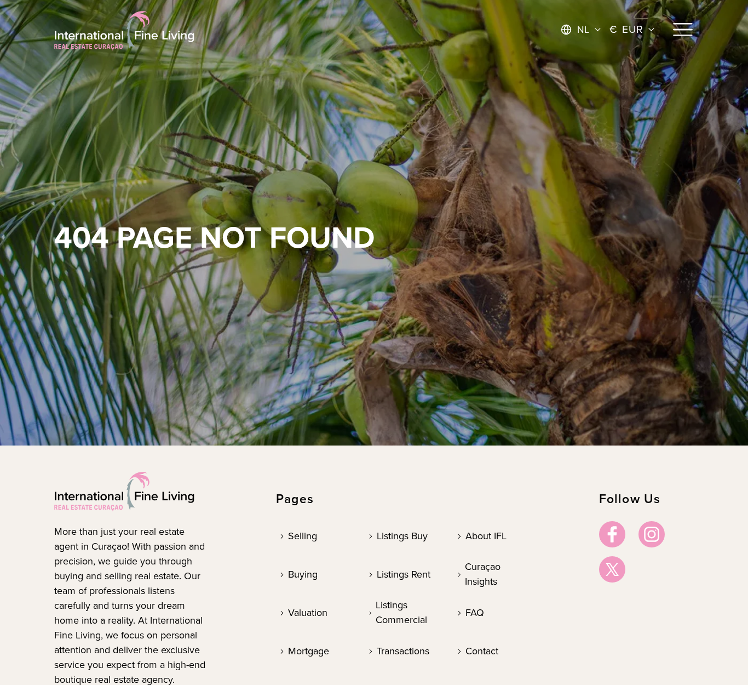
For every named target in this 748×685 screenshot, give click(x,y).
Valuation (307, 613)
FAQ (474, 613)
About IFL (486, 536)
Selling (302, 536)
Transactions (403, 651)
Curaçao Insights (482, 574)
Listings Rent (403, 574)
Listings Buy (402, 536)
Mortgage (308, 651)
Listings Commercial (401, 612)
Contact (481, 651)
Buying (303, 574)
